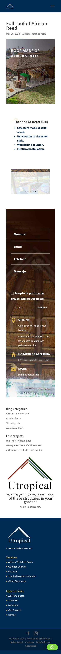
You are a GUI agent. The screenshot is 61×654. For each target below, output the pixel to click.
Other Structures (17, 581)
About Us (13, 600)
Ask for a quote (16, 595)
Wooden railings (14, 427)
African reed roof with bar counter (24, 450)
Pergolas (12, 571)
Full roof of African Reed (18, 440)
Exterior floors (13, 418)
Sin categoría (13, 423)
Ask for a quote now (30, 506)
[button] (52, 647)
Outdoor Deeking (17, 566)
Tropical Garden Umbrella (22, 576)
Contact (12, 614)
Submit (42, 307)
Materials (13, 605)
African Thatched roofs (34, 33)
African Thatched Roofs (20, 562)
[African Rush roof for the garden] (30, 194)
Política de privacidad (38, 638)
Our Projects (14, 610)
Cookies (29, 642)
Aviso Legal (16, 642)
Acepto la (28, 295)
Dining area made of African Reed (24, 445)
